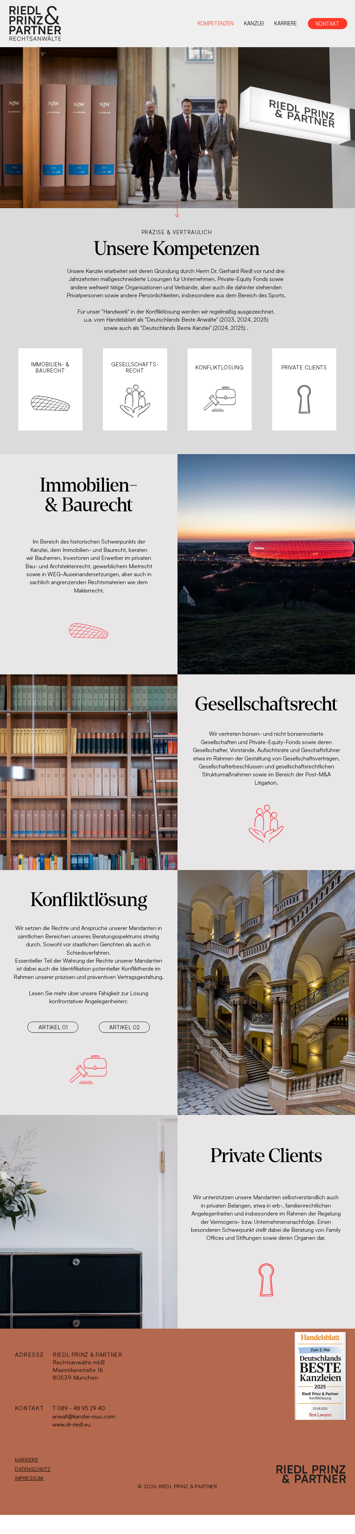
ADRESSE (29, 1354)
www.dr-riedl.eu (71, 1424)
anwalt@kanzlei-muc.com (83, 1416)
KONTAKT (29, 1408)
